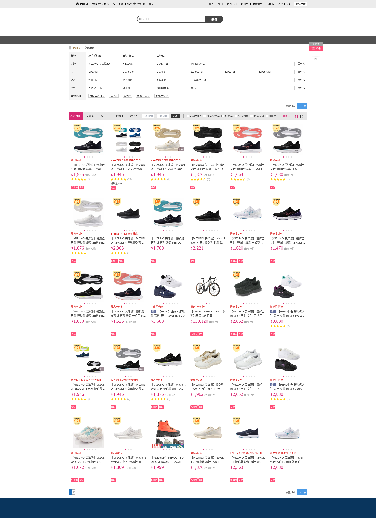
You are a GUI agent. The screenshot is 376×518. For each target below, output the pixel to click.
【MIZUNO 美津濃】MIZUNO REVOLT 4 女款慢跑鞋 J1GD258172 (128, 388)
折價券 (270, 3)
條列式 (302, 116)
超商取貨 (259, 116)
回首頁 (84, 3)
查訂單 (245, 3)
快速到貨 (243, 116)
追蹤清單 (257, 3)
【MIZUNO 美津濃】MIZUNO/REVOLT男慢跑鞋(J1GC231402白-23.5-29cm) (88, 461)
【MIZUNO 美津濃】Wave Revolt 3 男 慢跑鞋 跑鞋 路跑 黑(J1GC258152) (168, 388)
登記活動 (301, 3)
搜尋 (214, 19)
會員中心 (232, 3)
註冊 (220, 3)
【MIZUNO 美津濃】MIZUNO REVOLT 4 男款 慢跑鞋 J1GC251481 (168, 169)
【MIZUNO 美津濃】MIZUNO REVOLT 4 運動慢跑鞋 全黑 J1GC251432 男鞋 (128, 242)
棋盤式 (297, 116)
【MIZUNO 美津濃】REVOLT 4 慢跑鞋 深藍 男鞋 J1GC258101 (247, 461)
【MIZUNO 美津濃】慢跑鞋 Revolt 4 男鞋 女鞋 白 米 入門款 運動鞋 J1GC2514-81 (207, 388)
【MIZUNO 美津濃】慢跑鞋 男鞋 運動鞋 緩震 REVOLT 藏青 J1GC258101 (88, 169)
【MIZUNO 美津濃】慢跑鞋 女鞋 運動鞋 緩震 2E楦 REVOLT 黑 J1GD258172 (287, 169)
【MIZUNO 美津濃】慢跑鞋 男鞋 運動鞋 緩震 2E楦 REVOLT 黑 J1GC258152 (88, 315)
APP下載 (118, 3)
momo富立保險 (100, 3)
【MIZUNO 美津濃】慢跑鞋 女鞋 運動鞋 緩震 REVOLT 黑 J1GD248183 (287, 242)
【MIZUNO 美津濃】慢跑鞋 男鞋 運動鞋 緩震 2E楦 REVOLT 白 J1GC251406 (88, 242)
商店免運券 (213, 116)
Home (76, 47)
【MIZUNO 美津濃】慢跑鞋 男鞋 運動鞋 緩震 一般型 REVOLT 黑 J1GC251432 (207, 169)
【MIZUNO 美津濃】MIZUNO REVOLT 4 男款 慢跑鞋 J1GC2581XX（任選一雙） (88, 388)
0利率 (272, 116)
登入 (211, 3)
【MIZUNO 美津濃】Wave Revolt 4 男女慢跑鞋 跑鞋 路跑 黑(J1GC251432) (207, 242)
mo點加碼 (195, 116)
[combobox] (171, 19)
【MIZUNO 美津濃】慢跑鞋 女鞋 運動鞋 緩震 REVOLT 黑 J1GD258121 (247, 169)
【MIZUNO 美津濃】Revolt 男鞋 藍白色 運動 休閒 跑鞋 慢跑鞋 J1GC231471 (286, 461)
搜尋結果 (88, 47)
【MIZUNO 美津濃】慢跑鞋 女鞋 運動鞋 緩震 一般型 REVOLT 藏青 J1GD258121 (128, 315)
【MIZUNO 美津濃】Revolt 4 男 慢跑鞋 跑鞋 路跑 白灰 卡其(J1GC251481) (207, 461)
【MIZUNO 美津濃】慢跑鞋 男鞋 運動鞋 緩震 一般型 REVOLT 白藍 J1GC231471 (247, 242)
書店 (151, 3)
